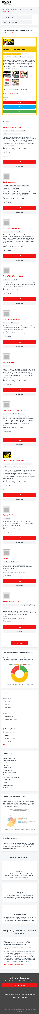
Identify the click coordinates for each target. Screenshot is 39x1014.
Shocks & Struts (10, 738)
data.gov (13, 658)
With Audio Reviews (11, 719)
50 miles (7, 704)
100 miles (8, 707)
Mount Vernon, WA (26, 9)
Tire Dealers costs (8, 33)
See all (5, 744)
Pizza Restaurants (8, 763)
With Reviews (9, 716)
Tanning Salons (7, 770)
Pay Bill (24, 997)
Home (6, 994)
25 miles (7, 701)
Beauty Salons (7, 767)
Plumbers (6, 787)
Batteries (8, 741)
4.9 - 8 (7, 99)
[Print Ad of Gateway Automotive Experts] (7, 74)
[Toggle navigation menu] (36, 3)
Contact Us (31, 994)
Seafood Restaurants (9, 760)
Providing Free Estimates (12, 729)
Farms (5, 782)
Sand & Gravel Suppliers (10, 772)
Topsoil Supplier (8, 775)
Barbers (5, 765)
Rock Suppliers (7, 780)
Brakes (7, 735)
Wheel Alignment (10, 732)
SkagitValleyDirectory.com (9, 9)
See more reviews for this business (14, 964)
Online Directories (14, 994)
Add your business (19, 985)
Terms (14, 997)
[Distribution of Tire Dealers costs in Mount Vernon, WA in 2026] (19, 673)
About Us (24, 994)
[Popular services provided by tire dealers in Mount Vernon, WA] (19, 818)
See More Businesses (19, 643)
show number (14, 93)
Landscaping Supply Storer (11, 777)
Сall (19, 102)
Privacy (19, 997)
